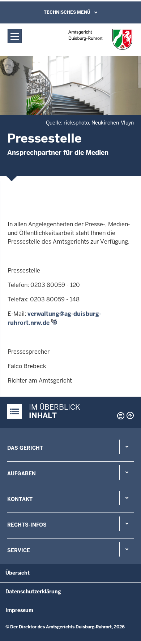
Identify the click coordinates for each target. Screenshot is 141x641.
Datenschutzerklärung (33, 591)
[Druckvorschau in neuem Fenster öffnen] (119, 416)
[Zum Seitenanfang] (130, 415)
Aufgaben (21, 473)
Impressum (19, 610)
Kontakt (20, 499)
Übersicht (17, 573)
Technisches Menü (67, 12)
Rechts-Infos (27, 525)
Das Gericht (25, 448)
